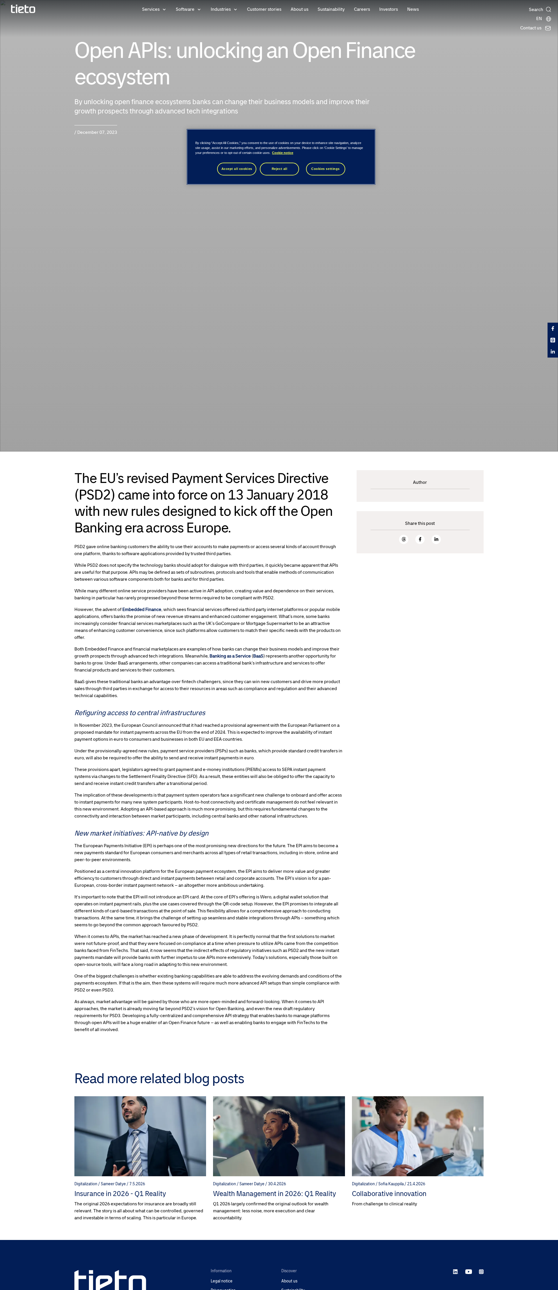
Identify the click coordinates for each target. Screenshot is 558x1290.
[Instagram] (481, 1271)
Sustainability (331, 9)
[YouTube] (468, 1271)
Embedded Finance (141, 609)
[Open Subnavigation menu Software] (199, 9)
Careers (362, 9)
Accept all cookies (236, 169)
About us (299, 9)
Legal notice (222, 1281)
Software (185, 9)
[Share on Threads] (403, 539)
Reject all (279, 169)
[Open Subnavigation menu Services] (164, 9)
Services (151, 9)
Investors (388, 9)
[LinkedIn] (456, 1271)
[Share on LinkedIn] (436, 539)
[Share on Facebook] (420, 539)
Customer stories (264, 9)
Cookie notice (282, 153)
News (413, 9)
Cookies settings (325, 169)
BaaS (258, 656)
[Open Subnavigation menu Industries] (235, 9)
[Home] (23, 8)
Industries (221, 9)
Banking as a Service (230, 656)
